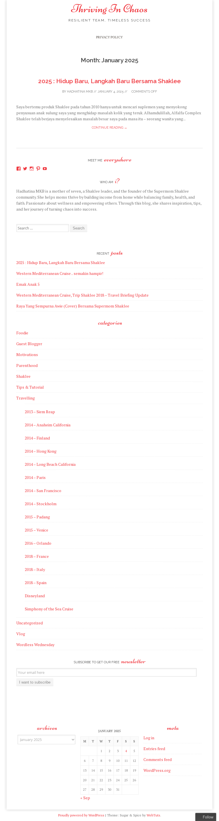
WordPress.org (157, 770)
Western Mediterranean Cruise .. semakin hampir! (59, 273)
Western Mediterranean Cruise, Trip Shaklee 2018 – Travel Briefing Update (82, 295)
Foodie (22, 332)
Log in (148, 737)
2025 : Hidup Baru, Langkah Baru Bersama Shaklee (109, 81)
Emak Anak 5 (28, 284)
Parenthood (27, 365)
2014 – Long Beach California (50, 464)
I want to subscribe (34, 682)
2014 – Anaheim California (47, 425)
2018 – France (37, 556)
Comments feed (157, 759)
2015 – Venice (36, 530)
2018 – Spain (35, 582)
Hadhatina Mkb (80, 91)
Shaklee (23, 376)
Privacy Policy (109, 37)
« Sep (85, 797)
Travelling (25, 398)
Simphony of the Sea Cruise (49, 609)
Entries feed (154, 748)
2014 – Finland (37, 438)
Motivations (27, 354)
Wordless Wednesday (35, 644)
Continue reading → (109, 127)
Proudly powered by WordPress (81, 815)
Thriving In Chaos (109, 8)
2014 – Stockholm (40, 503)
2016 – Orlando (38, 543)
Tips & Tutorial (30, 387)
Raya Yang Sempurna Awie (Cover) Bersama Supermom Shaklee (72, 306)
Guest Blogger (29, 343)
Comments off (144, 91)
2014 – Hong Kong (40, 451)
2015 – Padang (37, 517)
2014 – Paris (35, 477)
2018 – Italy (35, 569)
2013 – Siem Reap (40, 411)
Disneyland (35, 595)
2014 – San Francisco (43, 490)
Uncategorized (29, 623)
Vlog (20, 633)
